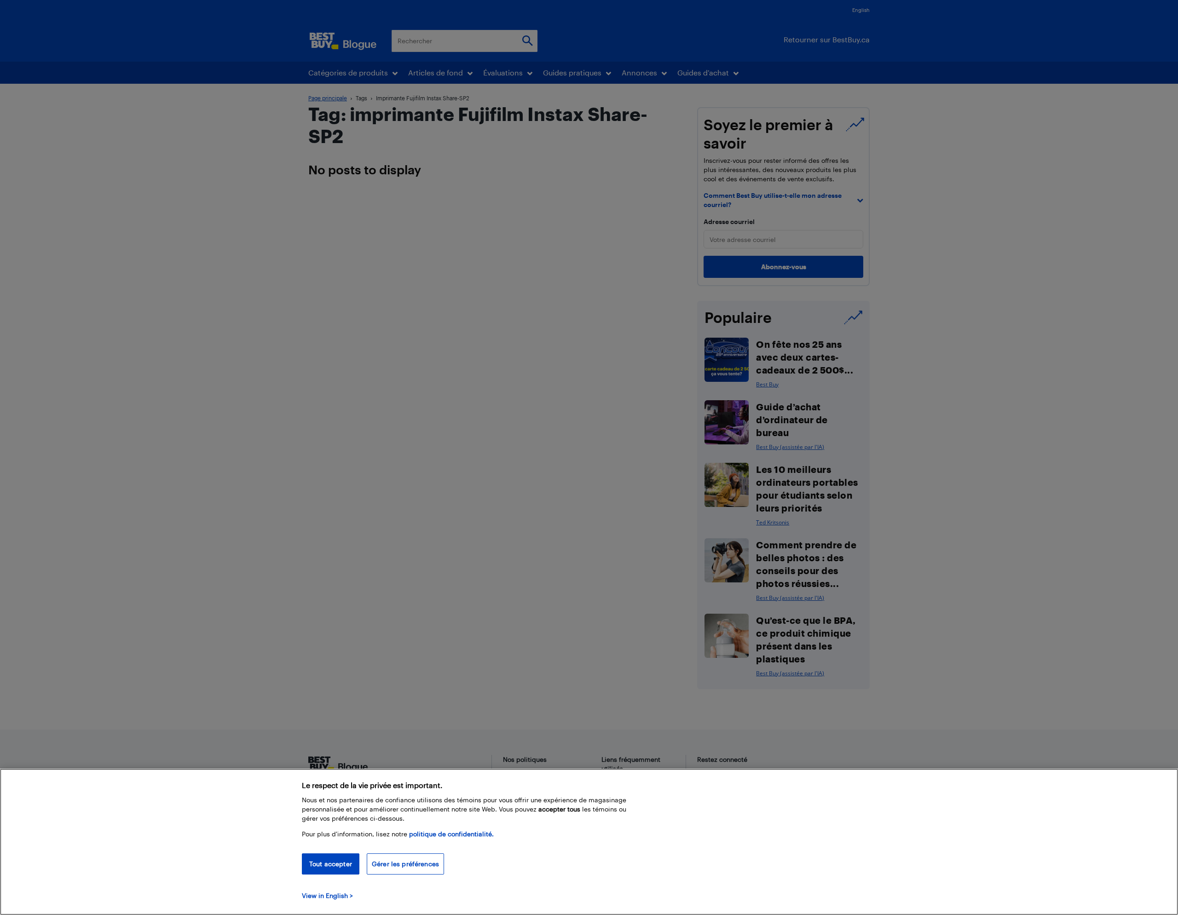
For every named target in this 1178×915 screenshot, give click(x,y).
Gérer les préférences (405, 864)
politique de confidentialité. (451, 834)
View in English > (327, 895)
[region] (589, 842)
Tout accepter (330, 864)
